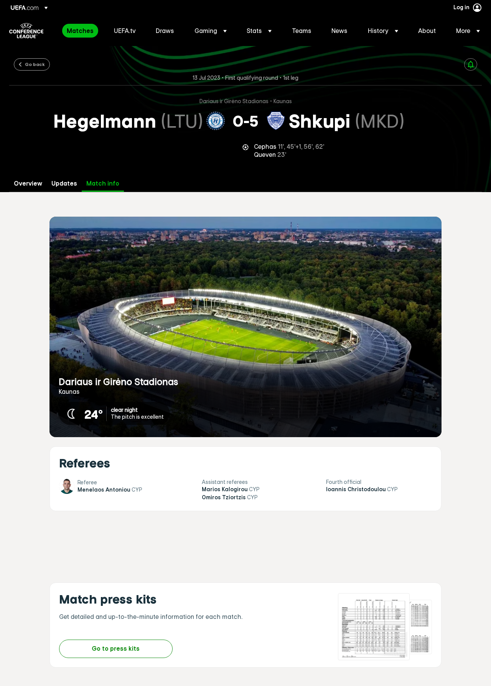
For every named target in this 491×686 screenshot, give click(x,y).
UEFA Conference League (26, 30)
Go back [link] (35, 64)
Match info (102, 183)
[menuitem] (81, 30)
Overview (28, 183)
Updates (64, 183)
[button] (210, 30)
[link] (80, 30)
